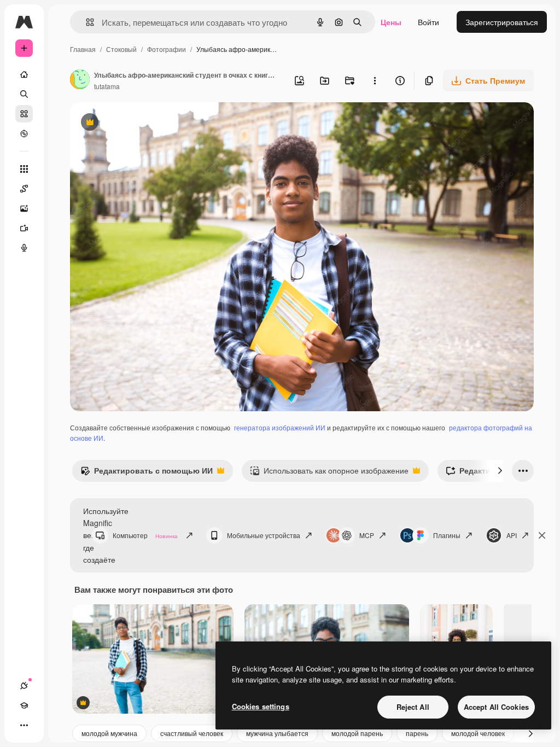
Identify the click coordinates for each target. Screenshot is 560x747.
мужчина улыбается (277, 733)
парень (417, 733)
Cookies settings (260, 706)
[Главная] (24, 74)
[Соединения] (24, 686)
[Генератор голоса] (24, 247)
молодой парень (357, 733)
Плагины (446, 535)
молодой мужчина (109, 733)
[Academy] (24, 705)
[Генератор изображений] (24, 208)
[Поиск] (24, 94)
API (511, 535)
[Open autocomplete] (86, 22)
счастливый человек (191, 733)
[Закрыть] (542, 535)
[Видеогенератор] (24, 228)
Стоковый (121, 49)
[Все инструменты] (24, 169)
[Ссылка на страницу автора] (80, 80)
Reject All (412, 707)
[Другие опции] (375, 80)
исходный (143, 123)
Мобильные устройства (263, 535)
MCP (366, 535)
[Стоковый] (24, 113)
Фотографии (166, 49)
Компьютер (145, 535)
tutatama (107, 86)
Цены (391, 21)
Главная (83, 49)
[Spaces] (24, 188)
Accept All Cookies (496, 707)
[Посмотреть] (24, 133)
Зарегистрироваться (501, 21)
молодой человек (478, 733)
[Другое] (24, 725)
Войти (428, 21)
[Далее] (500, 471)
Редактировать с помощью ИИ (146, 473)
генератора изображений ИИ (279, 427)
